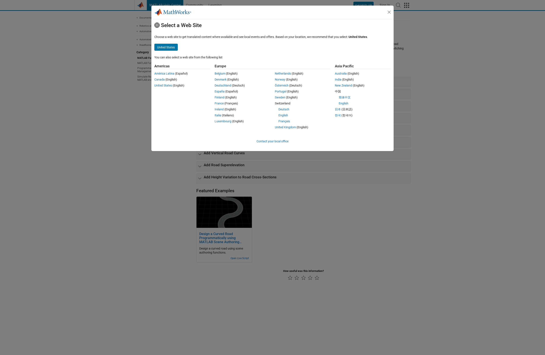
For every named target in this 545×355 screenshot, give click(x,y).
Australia (341, 73)
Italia (218, 115)
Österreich (281, 85)
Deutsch (283, 109)
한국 (338, 115)
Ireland (219, 109)
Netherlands (283, 73)
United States (163, 85)
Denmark (221, 79)
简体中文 (345, 97)
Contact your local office (272, 141)
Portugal (280, 91)
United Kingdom (285, 127)
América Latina (164, 73)
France (219, 103)
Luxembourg (223, 121)
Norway (280, 79)
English (283, 115)
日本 (338, 109)
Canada (159, 79)
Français (284, 121)
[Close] (389, 12)
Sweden (280, 97)
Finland (219, 97)
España (220, 91)
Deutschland (223, 85)
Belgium (220, 73)
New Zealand (343, 85)
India (338, 79)
